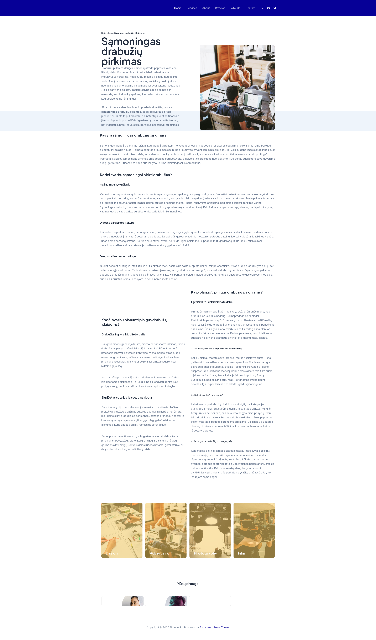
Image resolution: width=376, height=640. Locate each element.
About (206, 8)
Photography (205, 553)
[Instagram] (262, 8)
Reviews (220, 8)
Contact (250, 8)
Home (177, 8)
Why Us (235, 8)
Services (192, 8)
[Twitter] (274, 8)
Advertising (160, 553)
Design (112, 553)
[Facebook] (268, 8)
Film (241, 553)
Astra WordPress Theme (214, 627)
